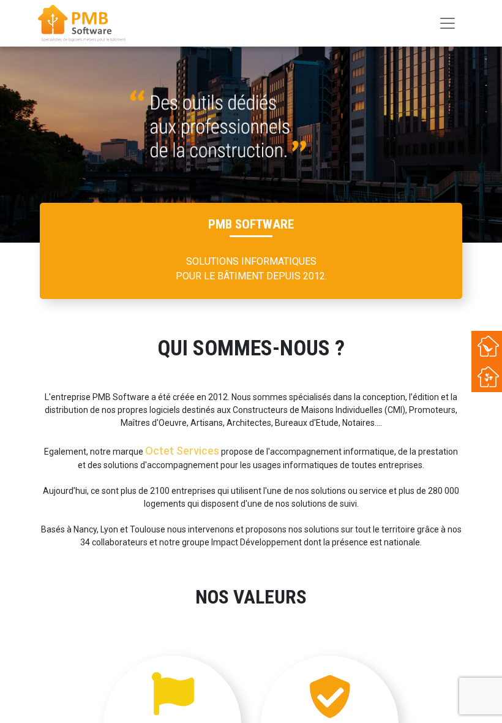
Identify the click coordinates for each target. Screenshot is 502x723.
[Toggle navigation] (447, 23)
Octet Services (182, 450)
